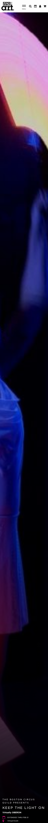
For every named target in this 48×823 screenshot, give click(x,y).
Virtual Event (12, 821)
